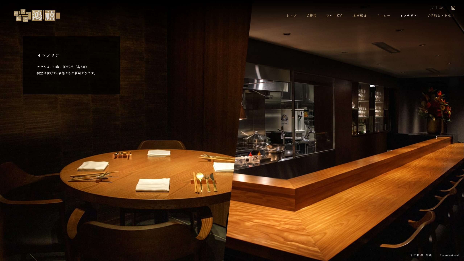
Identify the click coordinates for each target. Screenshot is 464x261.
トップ (291, 15)
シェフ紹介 (335, 15)
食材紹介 (360, 15)
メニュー (383, 15)
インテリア (409, 15)
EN (441, 7)
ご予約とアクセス (441, 15)
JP (431, 7)
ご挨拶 (311, 15)
